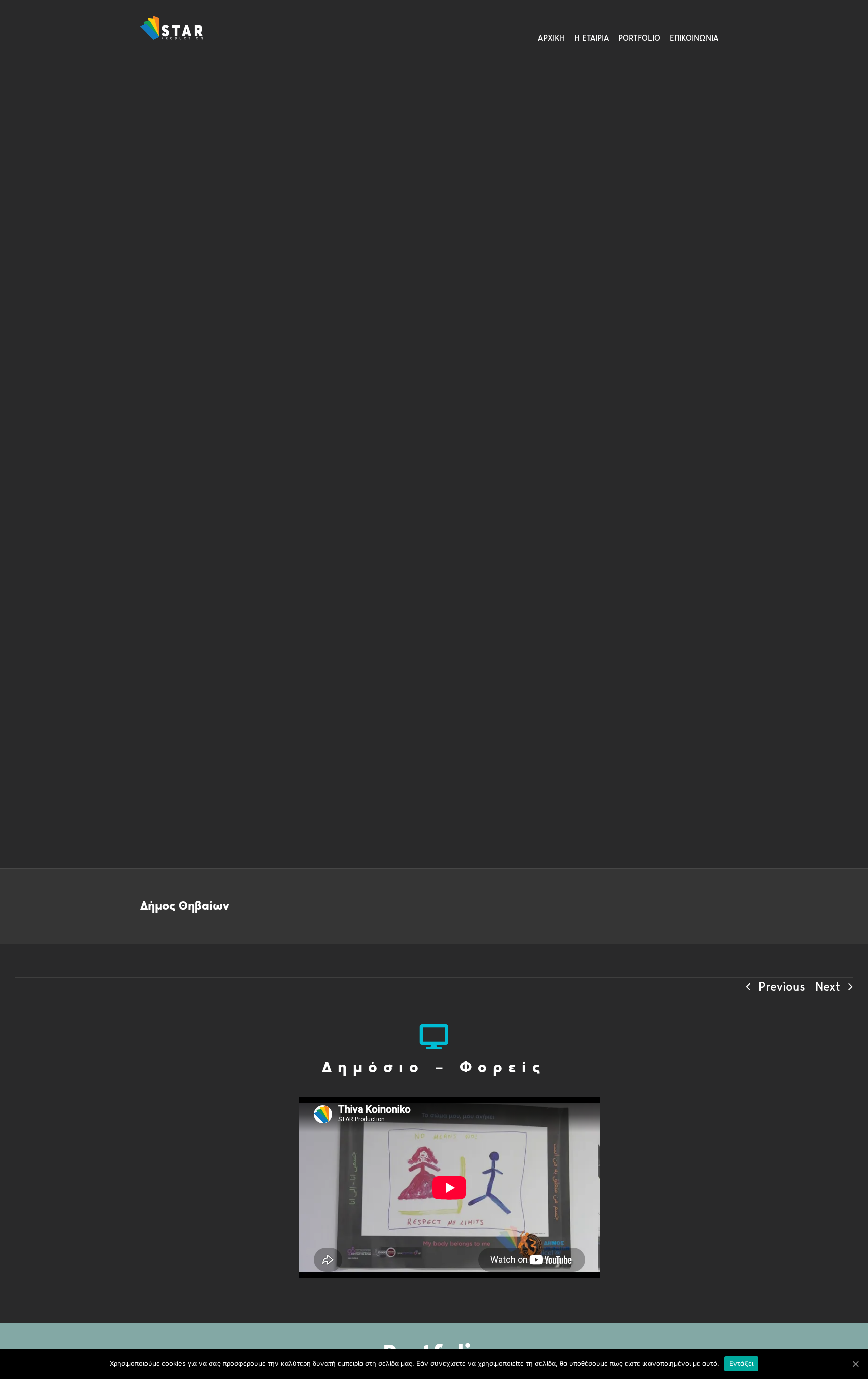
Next (827, 986)
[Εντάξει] (855, 1364)
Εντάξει (741, 1363)
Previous (781, 986)
